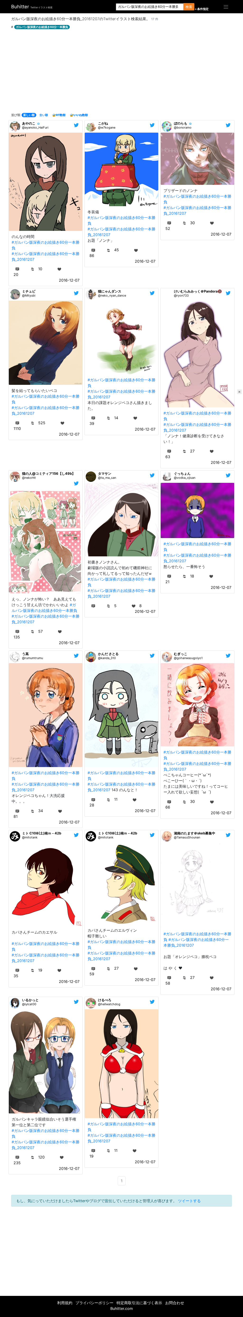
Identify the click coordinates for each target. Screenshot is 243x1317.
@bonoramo (183, 127)
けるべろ (104, 1000)
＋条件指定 (201, 9)
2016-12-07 (69, 280)
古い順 (43, 115)
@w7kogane (106, 127)
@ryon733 (181, 295)
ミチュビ (28, 291)
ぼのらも (180, 123)
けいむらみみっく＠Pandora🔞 (198, 291)
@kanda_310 (107, 658)
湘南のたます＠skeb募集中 (194, 833)
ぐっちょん (182, 473)
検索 (189, 7)
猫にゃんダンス (109, 291)
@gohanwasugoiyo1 (188, 658)
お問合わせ (174, 1302)
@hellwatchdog (109, 1004)
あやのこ (28, 123)
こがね (103, 123)
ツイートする (189, 1200)
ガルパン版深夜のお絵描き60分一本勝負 (42, 27)
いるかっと (30, 1000)
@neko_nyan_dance (112, 295)
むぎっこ (180, 654)
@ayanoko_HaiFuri (35, 127)
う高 (25, 654)
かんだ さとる (108, 654)
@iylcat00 (29, 1004)
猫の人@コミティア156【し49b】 (48, 473)
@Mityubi (28, 295)
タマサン (104, 473)
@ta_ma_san (107, 477)
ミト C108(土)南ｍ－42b (41, 833)
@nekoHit (29, 477)
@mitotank (29, 837)
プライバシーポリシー (94, 1302)
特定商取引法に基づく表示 (139, 1302)
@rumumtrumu (32, 658)
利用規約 (64, 1302)
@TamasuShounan (187, 837)
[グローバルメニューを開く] (226, 6)
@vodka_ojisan (184, 477)
